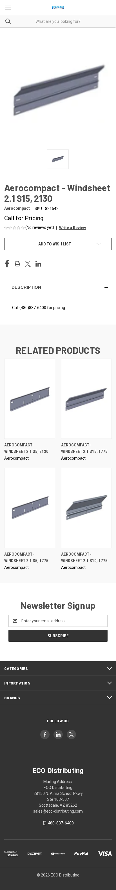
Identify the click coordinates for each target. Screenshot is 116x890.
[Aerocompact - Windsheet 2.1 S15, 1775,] (86, 399)
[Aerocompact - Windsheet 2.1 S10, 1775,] (86, 508)
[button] (70, 227)
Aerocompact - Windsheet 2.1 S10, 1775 (84, 557)
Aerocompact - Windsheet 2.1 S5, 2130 (26, 448)
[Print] (17, 264)
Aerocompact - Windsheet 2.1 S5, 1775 (26, 557)
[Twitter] (28, 264)
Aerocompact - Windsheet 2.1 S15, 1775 (84, 448)
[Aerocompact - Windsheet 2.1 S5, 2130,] (29, 399)
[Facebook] (7, 264)
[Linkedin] (38, 264)
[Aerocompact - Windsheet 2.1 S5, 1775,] (29, 508)
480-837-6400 (61, 823)
